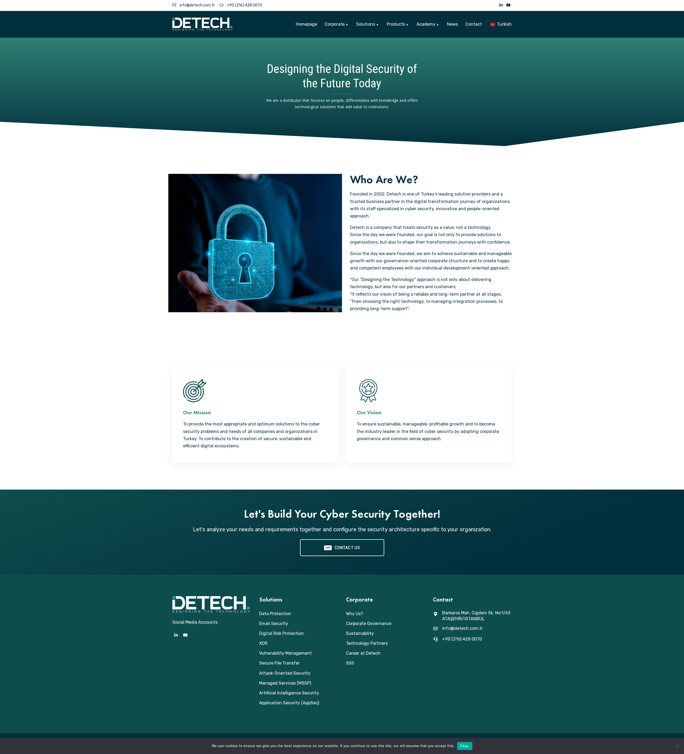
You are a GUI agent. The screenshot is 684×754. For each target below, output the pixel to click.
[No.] (677, 746)
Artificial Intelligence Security (289, 693)
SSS (350, 663)
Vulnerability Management (285, 653)
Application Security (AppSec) (289, 702)
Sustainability (360, 633)
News (452, 24)
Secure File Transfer (279, 663)
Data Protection (275, 613)
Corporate (335, 24)
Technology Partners (367, 643)
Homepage (306, 24)
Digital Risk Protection (281, 633)
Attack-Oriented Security (284, 673)
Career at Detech (363, 653)
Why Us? (354, 613)
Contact (473, 24)
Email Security (273, 623)
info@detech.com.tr (197, 5)
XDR (263, 643)
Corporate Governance (368, 623)
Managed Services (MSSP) (285, 683)
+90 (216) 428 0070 (244, 5)
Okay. (464, 746)
